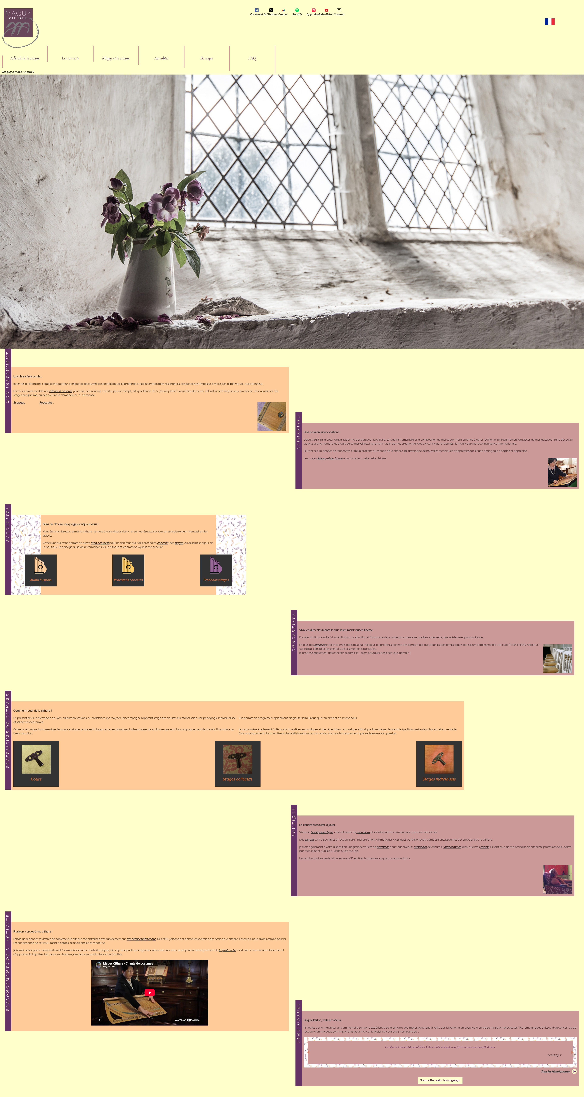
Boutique (206, 58)
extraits (309, 839)
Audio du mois (40, 580)
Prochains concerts (128, 580)
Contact (339, 14)
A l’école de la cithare (25, 58)
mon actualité (100, 543)
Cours (36, 779)
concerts (162, 543)
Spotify (297, 14)
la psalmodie (227, 950)
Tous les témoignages (555, 1071)
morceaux (363, 832)
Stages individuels (439, 779)
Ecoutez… (19, 402)
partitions (383, 847)
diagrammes (452, 847)
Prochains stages (216, 580)
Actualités (161, 58)
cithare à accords (60, 391)
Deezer (282, 14)
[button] (308, 1052)
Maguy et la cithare (116, 58)
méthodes (420, 847)
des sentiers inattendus (141, 939)
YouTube (326, 14)
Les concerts (70, 58)
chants (484, 847)
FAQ (252, 58)
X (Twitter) (271, 14)
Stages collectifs (237, 779)
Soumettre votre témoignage (440, 1080)
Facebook (256, 14)
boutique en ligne (322, 832)
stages (179, 543)
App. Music (313, 14)
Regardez (45, 402)
